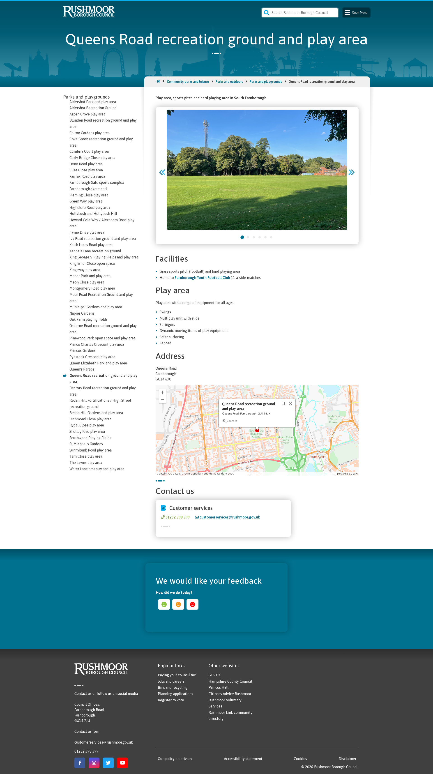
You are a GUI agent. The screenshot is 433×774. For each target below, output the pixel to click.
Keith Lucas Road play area (91, 245)
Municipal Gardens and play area (95, 307)
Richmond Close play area (90, 419)
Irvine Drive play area (86, 232)
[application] (257, 430)
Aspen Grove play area (87, 114)
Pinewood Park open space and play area (102, 338)
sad (192, 604)
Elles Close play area (86, 170)
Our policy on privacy (175, 759)
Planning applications (175, 694)
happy (164, 604)
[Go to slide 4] (259, 237)
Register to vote (171, 700)
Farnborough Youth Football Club (202, 278)
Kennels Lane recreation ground (95, 251)
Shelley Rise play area (87, 431)
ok (178, 604)
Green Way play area (85, 201)
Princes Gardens (82, 350)
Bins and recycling (173, 687)
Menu (359, 12)
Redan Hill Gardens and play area (96, 413)
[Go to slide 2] (248, 237)
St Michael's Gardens (86, 444)
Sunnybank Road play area (90, 450)
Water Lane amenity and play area (96, 469)
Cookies (300, 759)
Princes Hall (218, 687)
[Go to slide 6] (271, 237)
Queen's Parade (81, 369)
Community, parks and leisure (188, 81)
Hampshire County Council (230, 681)
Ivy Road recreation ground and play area (102, 239)
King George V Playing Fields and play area (103, 257)
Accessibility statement (243, 759)
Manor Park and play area (90, 276)
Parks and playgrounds (266, 81)
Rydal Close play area (86, 425)
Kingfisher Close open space (92, 263)
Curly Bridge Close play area (92, 158)
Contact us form (87, 731)
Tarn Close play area (85, 456)
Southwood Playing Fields (90, 438)
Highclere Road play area (89, 207)
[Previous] (163, 172)
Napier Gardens (81, 313)
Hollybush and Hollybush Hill (93, 214)
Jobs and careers (171, 681)
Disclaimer (347, 759)
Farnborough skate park (88, 189)
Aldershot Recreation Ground (93, 108)
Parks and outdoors (229, 81)
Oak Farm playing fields (88, 319)
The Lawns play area (85, 463)
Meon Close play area (86, 282)
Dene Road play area (86, 164)
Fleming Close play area (88, 195)
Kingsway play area (84, 270)
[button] (162, 392)
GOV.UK (215, 675)
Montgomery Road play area (92, 288)
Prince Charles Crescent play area (96, 344)
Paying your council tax (177, 675)
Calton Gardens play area (89, 133)
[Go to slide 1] (242, 237)
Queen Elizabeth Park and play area (98, 363)
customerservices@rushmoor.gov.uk (230, 517)
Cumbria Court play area (89, 151)
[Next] (353, 172)
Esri (355, 473)
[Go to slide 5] (265, 237)
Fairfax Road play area (87, 176)
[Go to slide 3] (253, 237)
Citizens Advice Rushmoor (230, 694)
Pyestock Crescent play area (92, 357)
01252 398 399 (178, 517)
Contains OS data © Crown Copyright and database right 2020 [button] (195, 473)
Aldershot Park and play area (92, 102)
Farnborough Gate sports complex (96, 182)
